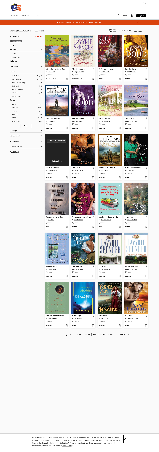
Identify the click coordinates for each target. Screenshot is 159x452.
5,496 (110, 334)
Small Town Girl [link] (104, 118)
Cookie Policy (67, 446)
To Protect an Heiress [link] (106, 69)
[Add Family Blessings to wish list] (146, 276)
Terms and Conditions (70, 437)
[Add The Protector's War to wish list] (66, 128)
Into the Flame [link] (130, 69)
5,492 (79, 334)
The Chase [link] (76, 168)
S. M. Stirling (51, 121)
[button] (122, 16)
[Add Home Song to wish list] (119, 276)
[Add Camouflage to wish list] (93, 325)
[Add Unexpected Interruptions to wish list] (93, 227)
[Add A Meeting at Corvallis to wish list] (119, 177)
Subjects (14, 15)
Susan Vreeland (52, 318)
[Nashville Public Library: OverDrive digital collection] (16, 7)
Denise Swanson (106, 220)
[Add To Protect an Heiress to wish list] (119, 79)
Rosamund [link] (103, 316)
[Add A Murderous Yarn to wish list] (66, 276)
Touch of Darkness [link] (52, 168)
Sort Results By (125, 31)
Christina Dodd (131, 72)
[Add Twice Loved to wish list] (146, 128)
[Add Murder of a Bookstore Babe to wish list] (119, 227)
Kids (37, 15)
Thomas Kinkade (132, 220)
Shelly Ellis (130, 170)
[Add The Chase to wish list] (93, 177)
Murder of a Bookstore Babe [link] (109, 217)
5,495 (102, 334)
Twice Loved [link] (129, 118)
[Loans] (132, 16)
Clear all (38, 36)
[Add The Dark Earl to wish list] (93, 276)
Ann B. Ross (51, 72)
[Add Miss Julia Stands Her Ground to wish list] (66, 79)
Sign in (141, 15)
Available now (16, 57)
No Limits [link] (128, 316)
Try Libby (59, 22)
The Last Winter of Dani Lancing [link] (56, 217)
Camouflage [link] (76, 316)
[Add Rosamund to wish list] (119, 325)
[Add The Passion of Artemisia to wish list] (66, 325)
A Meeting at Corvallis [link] (107, 168)
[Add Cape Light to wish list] (146, 227)
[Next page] (128, 334)
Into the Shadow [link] (78, 118)
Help (144, 3)
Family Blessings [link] (131, 266)
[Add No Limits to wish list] (146, 325)
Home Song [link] (103, 266)
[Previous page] (66, 334)
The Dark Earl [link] (77, 266)
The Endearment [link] (78, 69)
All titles (14, 54)
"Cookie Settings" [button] (62, 443)
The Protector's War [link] (53, 118)
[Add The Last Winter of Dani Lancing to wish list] (66, 227)
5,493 (87, 334)
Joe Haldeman (78, 318)
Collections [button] (26, 15)
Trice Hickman (78, 220)
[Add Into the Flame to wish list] (146, 79)
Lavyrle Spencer (79, 72)
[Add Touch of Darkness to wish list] (66, 177)
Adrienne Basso (105, 72)
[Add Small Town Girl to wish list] (119, 128)
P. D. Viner (51, 220)
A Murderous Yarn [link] (52, 266)
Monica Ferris (52, 269)
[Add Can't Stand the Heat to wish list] (146, 177)
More (26, 126)
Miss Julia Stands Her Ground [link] (56, 69)
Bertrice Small (105, 318)
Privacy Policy (87, 437)
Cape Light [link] (129, 217)
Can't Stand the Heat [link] (133, 168)
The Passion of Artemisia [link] (55, 316)
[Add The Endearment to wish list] (93, 79)
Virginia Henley (78, 269)
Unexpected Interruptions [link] (81, 217)
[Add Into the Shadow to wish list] (93, 128)
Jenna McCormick (132, 318)
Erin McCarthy (78, 170)
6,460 (122, 334)
